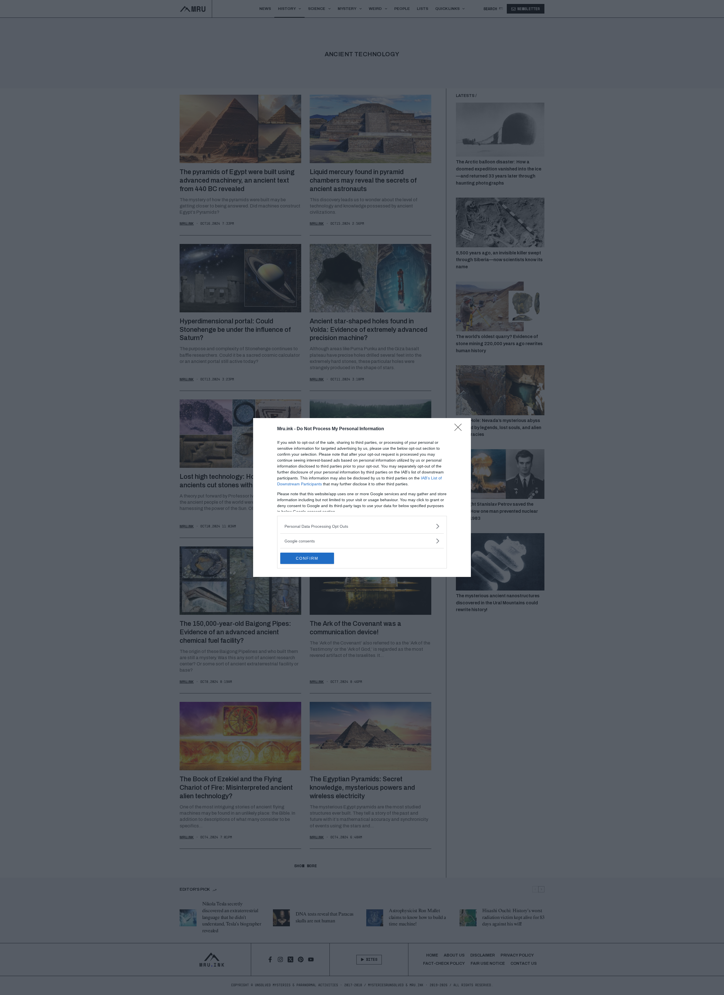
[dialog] (362, 497)
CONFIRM (307, 558)
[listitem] (362, 526)
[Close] (459, 429)
